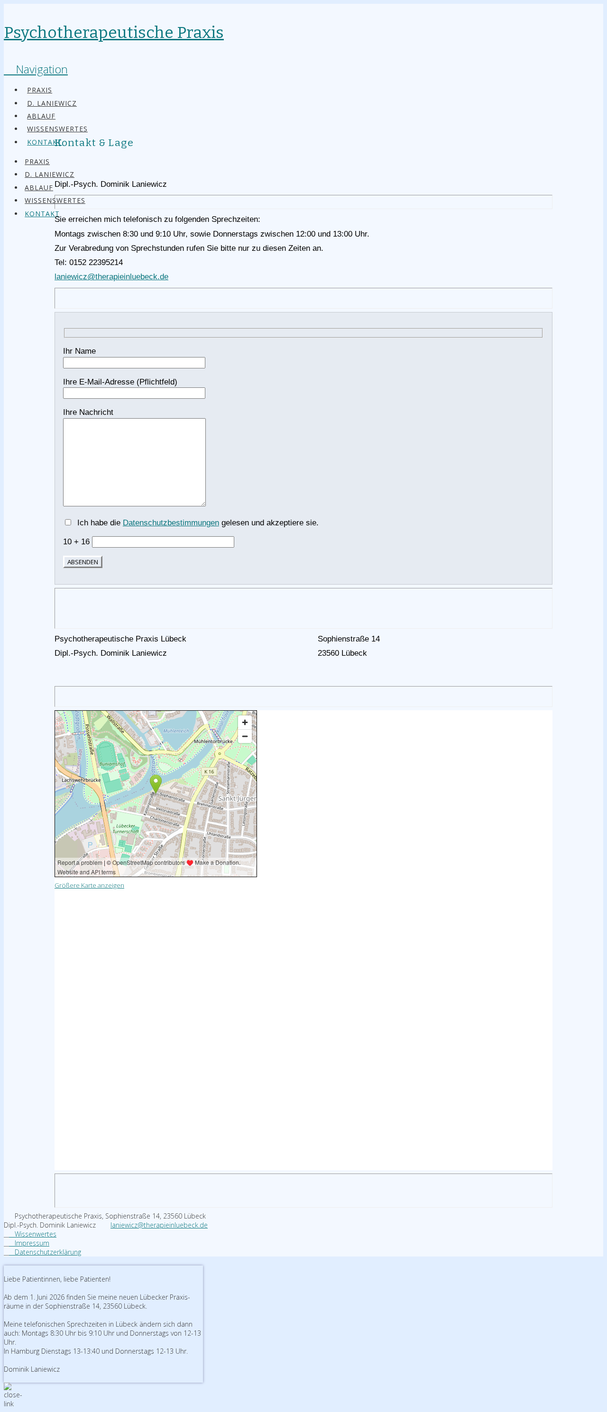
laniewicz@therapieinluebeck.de (111, 276)
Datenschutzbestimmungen (171, 522)
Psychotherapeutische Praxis (114, 32)
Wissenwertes (32, 1233)
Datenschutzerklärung (45, 1251)
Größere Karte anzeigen (89, 885)
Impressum (29, 1242)
